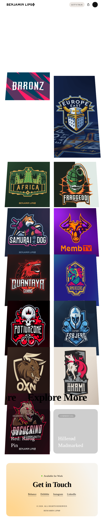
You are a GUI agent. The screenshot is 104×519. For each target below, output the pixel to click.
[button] (95, 4)
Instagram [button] (58, 494)
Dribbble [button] (44, 494)
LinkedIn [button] (71, 494)
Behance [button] (32, 494)
